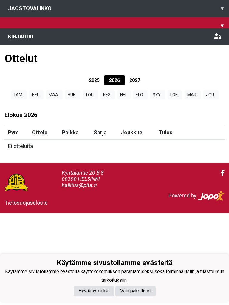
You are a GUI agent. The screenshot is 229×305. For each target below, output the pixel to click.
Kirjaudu (20, 36)
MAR (191, 94)
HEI (123, 94)
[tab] (94, 80)
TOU (89, 94)
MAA (53, 94)
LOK (174, 94)
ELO (139, 94)
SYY (157, 94)
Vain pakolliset (135, 291)
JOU (210, 94)
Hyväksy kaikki (93, 291)
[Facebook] (220, 173)
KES (107, 94)
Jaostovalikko (116, 8)
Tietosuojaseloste (26, 203)
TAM (17, 94)
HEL (35, 94)
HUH (72, 94)
